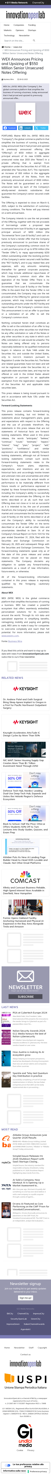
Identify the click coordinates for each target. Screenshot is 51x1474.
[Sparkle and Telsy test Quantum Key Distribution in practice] (6, 1079)
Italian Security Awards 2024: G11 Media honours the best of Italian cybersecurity (29, 1033)
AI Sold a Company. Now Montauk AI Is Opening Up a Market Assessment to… (28, 1182)
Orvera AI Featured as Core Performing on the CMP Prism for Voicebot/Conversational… (31, 1206)
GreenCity (35, 1318)
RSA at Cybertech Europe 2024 (30, 1012)
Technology (9, 35)
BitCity (10, 1313)
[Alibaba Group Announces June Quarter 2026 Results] (6, 1141)
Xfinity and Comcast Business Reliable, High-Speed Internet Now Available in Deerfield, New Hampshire (24, 890)
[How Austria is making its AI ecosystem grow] (6, 1058)
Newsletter (24, 35)
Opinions (20, 30)
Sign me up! (25, 1297)
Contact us (25, 1354)
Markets (8, 30)
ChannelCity (38, 2)
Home (6, 25)
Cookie (20, 1450)
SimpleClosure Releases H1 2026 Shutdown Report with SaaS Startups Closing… (28, 1158)
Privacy (30, 1450)
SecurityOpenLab (19, 1318)
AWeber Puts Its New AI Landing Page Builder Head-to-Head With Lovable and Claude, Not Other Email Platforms (25, 860)
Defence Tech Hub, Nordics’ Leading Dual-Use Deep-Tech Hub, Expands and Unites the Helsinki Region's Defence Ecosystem (24, 795)
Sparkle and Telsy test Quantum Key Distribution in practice (30, 1075)
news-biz (17, 47)
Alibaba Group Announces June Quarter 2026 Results (30, 1136)
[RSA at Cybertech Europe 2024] (6, 1019)
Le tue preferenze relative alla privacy (28, 1465)
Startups (32, 30)
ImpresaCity (38, 1313)
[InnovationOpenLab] (25, 15)
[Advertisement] (26, 1271)
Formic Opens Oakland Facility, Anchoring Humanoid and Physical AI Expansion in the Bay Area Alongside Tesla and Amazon (23, 922)
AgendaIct (25, 1329)
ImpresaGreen (13, 1324)
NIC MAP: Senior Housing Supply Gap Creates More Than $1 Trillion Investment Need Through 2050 (23, 763)
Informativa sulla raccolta (16, 1470)
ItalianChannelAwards (34, 1324)
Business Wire (8, 79)
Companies (19, 25)
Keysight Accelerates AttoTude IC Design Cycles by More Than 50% (21, 734)
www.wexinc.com (10, 635)
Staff (31, 1347)
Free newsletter (27, 656)
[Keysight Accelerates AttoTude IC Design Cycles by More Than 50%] (25, 722)
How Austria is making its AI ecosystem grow (28, 1053)
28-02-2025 (23, 79)
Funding (32, 25)
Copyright (42, 1347)
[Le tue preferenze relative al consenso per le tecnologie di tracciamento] (37, 1471)
